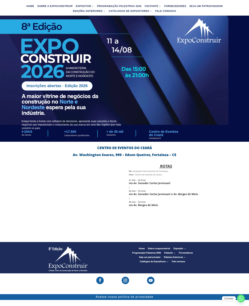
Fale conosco (165, 11)
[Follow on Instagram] (125, 280)
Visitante (151, 6)
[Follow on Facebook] (100, 280)
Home (30, 6)
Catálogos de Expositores (129, 11)
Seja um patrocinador (206, 6)
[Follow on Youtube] (150, 280)
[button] (165, 194)
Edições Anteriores (88, 11)
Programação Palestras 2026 (119, 6)
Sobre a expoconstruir (55, 6)
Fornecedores (175, 6)
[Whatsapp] (241, 298)
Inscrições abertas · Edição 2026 (57, 86)
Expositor (83, 6)
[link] (165, 176)
